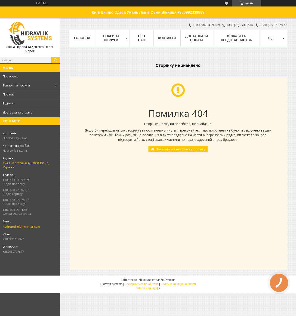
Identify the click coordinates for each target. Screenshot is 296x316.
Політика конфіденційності (178, 284)
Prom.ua (170, 280)
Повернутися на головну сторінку (180, 149)
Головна (82, 38)
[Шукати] (55, 60)
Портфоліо (10, 76)
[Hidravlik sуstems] (30, 33)
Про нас (8, 94)
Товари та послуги (16, 85)
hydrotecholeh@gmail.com (21, 226)
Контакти (167, 38)
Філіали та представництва (236, 38)
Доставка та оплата (17, 112)
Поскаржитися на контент (141, 284)
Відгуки (8, 103)
